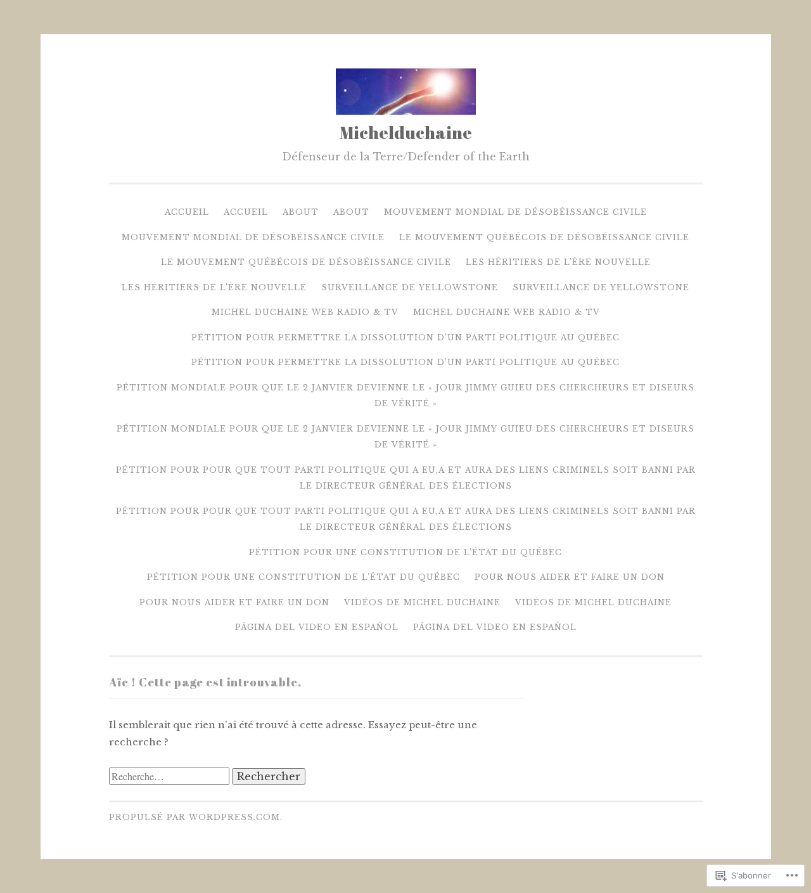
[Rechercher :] (170, 777)
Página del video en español (317, 627)
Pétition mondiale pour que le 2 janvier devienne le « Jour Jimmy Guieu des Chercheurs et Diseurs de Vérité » (405, 396)
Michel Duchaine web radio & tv (305, 312)
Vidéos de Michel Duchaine (422, 602)
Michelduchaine (406, 132)
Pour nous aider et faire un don (570, 577)
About (301, 212)
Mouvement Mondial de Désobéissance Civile (515, 212)
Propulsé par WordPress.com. (196, 817)
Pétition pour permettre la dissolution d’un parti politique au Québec (405, 337)
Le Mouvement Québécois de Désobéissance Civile (544, 237)
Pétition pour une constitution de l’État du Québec (405, 552)
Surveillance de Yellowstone (409, 287)
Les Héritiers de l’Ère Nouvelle (558, 262)
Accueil (187, 212)
